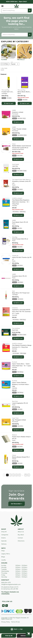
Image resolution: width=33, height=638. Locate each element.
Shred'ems (15, 307)
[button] (2, 6)
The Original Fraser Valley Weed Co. (21, 179)
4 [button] (16, 475)
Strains (3, 538)
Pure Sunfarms (16, 328)
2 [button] (10, 475)
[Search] (30, 10)
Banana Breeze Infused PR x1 (21, 457)
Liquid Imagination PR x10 (20, 403)
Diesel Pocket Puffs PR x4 (20, 239)
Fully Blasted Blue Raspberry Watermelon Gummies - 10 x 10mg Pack (20, 202)
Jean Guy (15, 166)
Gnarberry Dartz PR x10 (19, 276)
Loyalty (3, 560)
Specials (3, 541)
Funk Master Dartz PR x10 (20, 222)
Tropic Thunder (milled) (19, 129)
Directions (21, 541)
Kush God (15, 330)
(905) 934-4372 (6, 582)
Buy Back (21, 534)
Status (14, 144)
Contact (20, 538)
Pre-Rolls (21, 59)
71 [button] (25, 475)
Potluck (14, 455)
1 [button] (7, 475)
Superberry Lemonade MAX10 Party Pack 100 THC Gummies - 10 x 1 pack (21, 311)
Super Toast (15, 418)
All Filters (5, 64)
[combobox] (14, 10)
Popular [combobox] (13, 64)
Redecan (14, 435)
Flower (4, 59)
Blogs (3, 557)
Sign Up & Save (16, 491)
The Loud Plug (5, 90)
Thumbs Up (15, 255)
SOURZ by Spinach (17, 198)
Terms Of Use (15, 622)
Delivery (3, 544)
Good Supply (15, 164)
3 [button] (13, 475)
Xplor (13, 291)
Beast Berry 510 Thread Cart (20, 293)
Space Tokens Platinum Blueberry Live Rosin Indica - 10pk (20, 384)
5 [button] (19, 475)
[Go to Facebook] (3, 605)
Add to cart (9, 103)
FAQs (3, 550)
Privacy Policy (5, 622)
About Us (21, 531)
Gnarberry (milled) (17, 112)
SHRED (14, 110)
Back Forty (15, 401)
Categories (4, 534)
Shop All (3, 531)
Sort (12, 62)
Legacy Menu (5, 554)
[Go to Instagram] (6, 605)
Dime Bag (14, 237)
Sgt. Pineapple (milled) (19, 420)
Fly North (14, 362)
